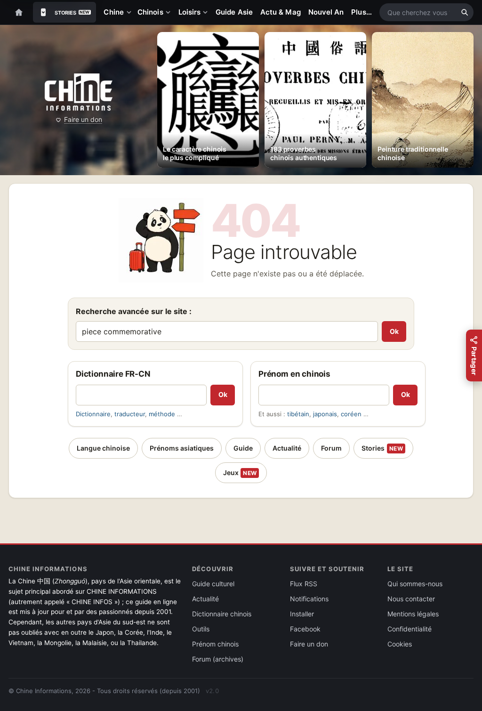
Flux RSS (303, 584)
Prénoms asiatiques (182, 448)
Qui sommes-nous (414, 584)
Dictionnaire (93, 414)
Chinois (150, 12)
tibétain (298, 414)
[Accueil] (18, 12)
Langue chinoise (103, 448)
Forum (331, 448)
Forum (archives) (217, 659)
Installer (302, 614)
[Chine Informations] (78, 92)
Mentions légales (413, 614)
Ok (394, 331)
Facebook (305, 629)
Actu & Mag (280, 12)
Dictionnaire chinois (221, 614)
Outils (200, 629)
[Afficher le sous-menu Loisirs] (207, 12)
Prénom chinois (215, 644)
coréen (351, 414)
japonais (325, 414)
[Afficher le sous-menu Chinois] (170, 12)
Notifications (309, 599)
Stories (382, 448)
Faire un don (83, 119)
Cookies (399, 644)
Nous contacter (411, 599)
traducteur (129, 414)
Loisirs (189, 12)
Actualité (287, 448)
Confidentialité (409, 629)
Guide (243, 448)
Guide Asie (234, 12)
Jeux (240, 473)
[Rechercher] (464, 12)
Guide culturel (213, 584)
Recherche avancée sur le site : (134, 311)
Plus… (361, 12)
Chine (113, 12)
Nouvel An (326, 12)
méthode (162, 414)
